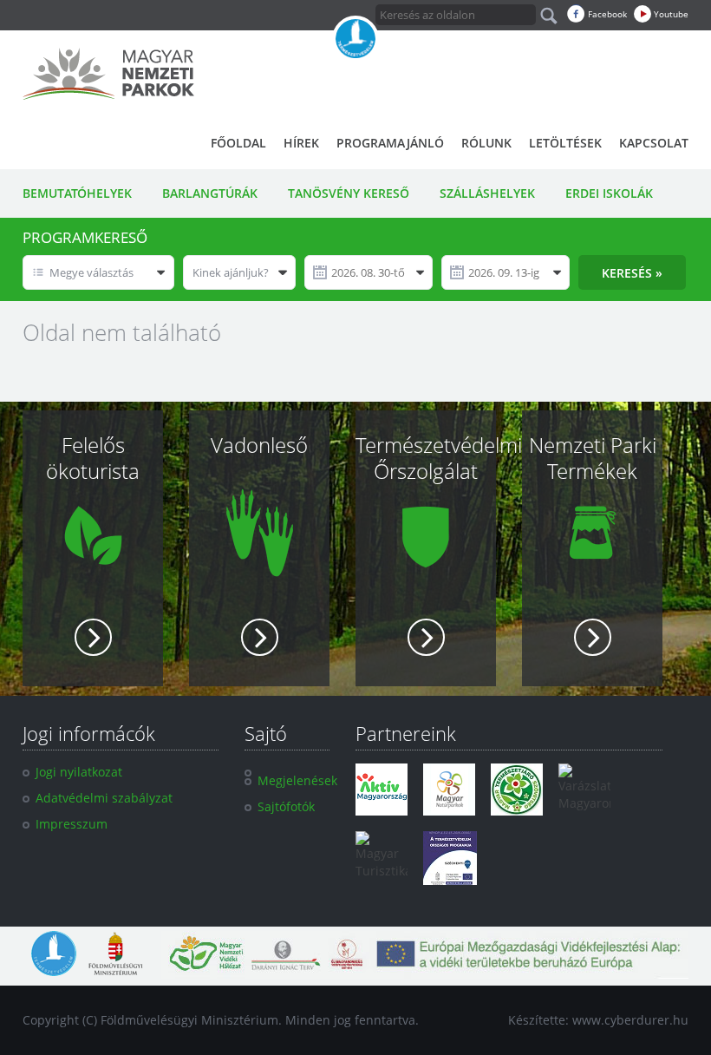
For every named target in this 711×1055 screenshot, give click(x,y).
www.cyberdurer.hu (630, 1020)
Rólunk (486, 142)
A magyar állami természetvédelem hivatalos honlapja (355, 39)
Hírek (301, 142)
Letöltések (565, 142)
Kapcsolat (653, 142)
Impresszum (72, 824)
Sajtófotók (286, 806)
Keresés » (632, 273)
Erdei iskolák (609, 193)
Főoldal (238, 142)
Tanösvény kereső (348, 193)
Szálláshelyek (487, 193)
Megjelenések (297, 780)
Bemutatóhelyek (77, 193)
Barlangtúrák (210, 193)
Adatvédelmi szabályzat (104, 798)
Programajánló (390, 142)
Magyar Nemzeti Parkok (108, 74)
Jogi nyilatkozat (79, 771)
